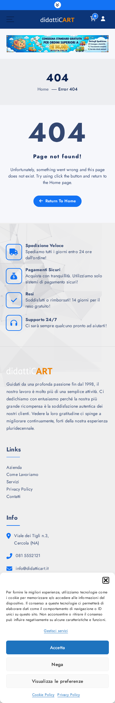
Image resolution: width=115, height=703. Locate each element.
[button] (106, 580)
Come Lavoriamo (22, 474)
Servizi (12, 482)
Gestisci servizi (56, 631)
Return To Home (60, 201)
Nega (57, 664)
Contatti (13, 496)
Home (43, 89)
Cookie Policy (43, 694)
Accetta (57, 647)
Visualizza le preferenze (57, 681)
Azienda (14, 467)
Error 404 (68, 89)
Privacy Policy (68, 694)
